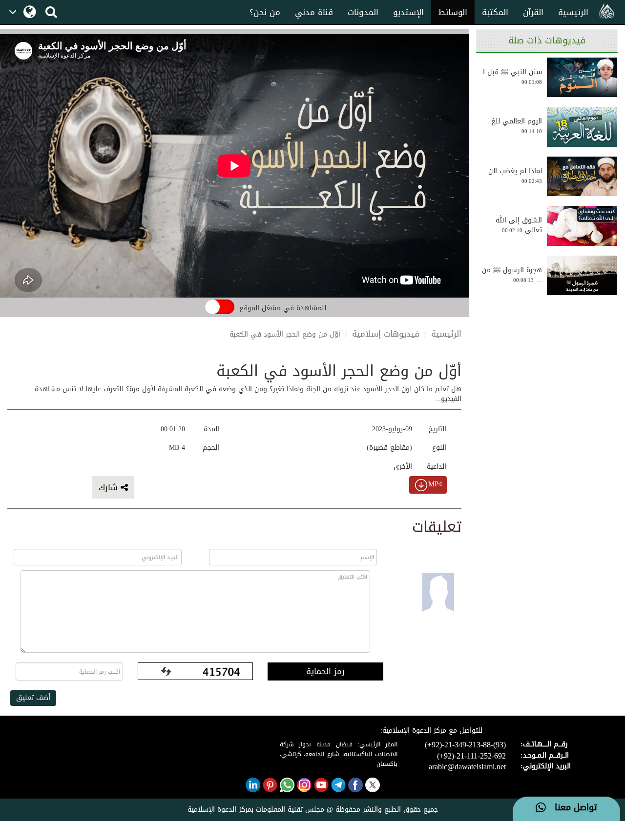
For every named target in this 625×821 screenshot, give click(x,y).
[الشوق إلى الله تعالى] (582, 226)
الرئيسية (573, 12)
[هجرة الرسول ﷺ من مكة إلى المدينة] (582, 276)
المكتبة (495, 12)
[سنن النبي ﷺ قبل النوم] (582, 78)
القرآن (533, 12)
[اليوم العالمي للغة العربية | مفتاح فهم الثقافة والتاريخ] (582, 127)
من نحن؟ (265, 12)
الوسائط (452, 12)
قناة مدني (314, 12)
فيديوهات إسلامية (385, 333)
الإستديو (408, 12)
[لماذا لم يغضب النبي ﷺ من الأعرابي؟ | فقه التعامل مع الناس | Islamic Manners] (582, 176)
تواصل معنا (571, 807)
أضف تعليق (33, 697)
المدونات (363, 12)
